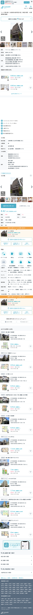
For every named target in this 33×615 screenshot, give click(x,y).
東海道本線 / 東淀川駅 (10, 58)
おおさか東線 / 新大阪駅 (11, 61)
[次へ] (32, 32)
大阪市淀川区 (14, 578)
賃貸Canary (3, 578)
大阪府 (8, 578)
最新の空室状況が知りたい (17, 239)
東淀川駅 (21, 578)
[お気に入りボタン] (30, 78)
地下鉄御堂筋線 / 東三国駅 (11, 59)
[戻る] (1, 32)
